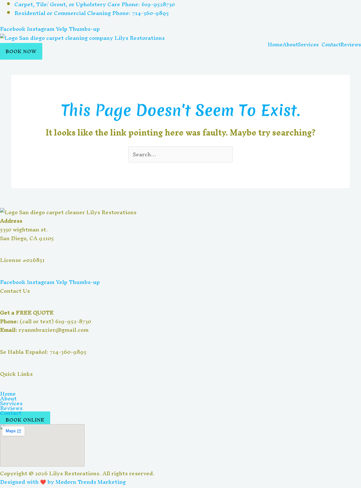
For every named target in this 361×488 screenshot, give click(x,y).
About (290, 44)
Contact (331, 44)
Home (275, 44)
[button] (310, 44)
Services (11, 403)
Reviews (351, 44)
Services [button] (308, 44)
